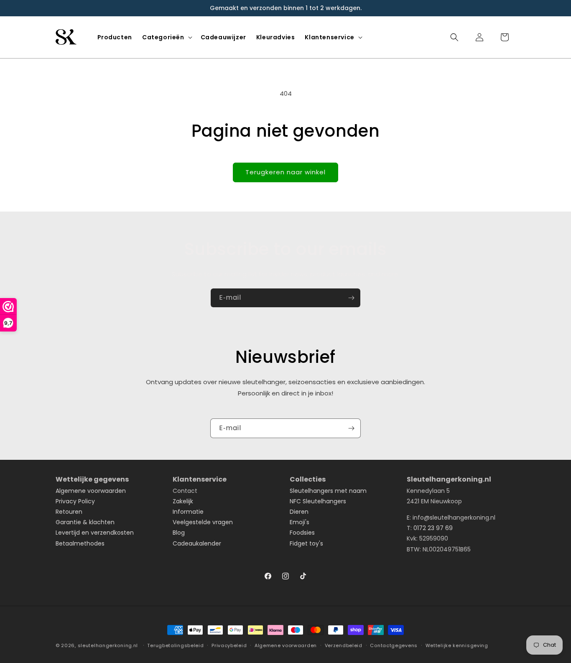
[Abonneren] (351, 298)
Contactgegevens (394, 645)
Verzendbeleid (343, 645)
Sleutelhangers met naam (328, 491)
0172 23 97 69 (433, 528)
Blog (179, 532)
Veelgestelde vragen (203, 522)
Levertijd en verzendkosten (95, 532)
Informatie (188, 511)
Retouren (69, 511)
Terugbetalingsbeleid (175, 645)
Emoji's (299, 522)
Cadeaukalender (197, 543)
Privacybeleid (229, 645)
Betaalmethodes (80, 543)
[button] (166, 37)
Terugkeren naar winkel (285, 172)
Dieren (299, 511)
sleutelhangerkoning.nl (108, 645)
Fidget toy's (306, 543)
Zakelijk (183, 501)
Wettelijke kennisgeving (457, 645)
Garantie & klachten (85, 522)
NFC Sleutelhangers (318, 501)
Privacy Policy (75, 501)
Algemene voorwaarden (91, 491)
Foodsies (302, 532)
